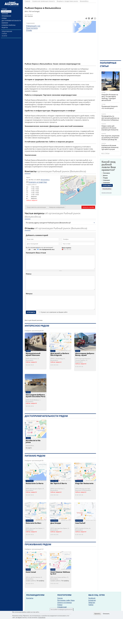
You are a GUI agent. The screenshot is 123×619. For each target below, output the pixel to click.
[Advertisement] (79, 47)
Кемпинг (5, 23)
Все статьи (105, 153)
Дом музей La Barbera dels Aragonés (59, 354)
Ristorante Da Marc (33, 523)
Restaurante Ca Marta (34, 483)
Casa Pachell (80, 523)
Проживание (6, 16)
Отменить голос (62, 249)
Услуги (4, 36)
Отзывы (29, 30)
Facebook (91, 598)
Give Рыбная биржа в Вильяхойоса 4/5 (69, 249)
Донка (105, 175)
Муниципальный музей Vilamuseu (33, 354)
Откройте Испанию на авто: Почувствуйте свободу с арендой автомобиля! (109, 97)
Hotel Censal (31, 572)
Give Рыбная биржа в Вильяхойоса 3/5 (67, 249)
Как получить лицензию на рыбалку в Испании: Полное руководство (110, 138)
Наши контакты (32, 28)
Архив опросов (106, 193)
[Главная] (11, 4)
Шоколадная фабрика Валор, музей (84, 354)
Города (4, 9)
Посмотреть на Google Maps (37, 182)
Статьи (4, 33)
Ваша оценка (66, 248)
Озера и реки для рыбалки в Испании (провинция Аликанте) (109, 128)
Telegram (91, 602)
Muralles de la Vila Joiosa (33, 441)
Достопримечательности (11, 20)
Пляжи (4, 18)
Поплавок (106, 173)
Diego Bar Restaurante (84, 483)
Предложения (7, 31)
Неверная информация (56, 207)
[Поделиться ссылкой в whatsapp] (95, 19)
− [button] (63, 181)
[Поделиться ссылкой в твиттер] (92, 19)
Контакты (29, 598)
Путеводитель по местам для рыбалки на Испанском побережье (110, 118)
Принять (97, 613)
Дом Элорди (55, 523)
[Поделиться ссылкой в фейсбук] (89, 19)
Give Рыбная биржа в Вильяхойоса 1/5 (64, 249)
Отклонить (106, 613)
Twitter (90, 605)
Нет (35, 249)
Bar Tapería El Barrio (58, 483)
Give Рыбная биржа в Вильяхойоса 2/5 (66, 249)
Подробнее (41, 617)
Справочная (6, 11)
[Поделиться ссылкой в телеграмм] (86, 19)
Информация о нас (33, 26)
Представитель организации (36, 207)
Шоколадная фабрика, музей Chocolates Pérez (35, 396)
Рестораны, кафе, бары (66, 600)
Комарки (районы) (8, 25)
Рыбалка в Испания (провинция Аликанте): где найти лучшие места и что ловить (110, 148)
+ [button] (63, 178)
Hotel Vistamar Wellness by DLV (60, 573)
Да (29, 249)
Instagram (92, 600)
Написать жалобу (88, 207)
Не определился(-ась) (46, 249)
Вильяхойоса (45, 180)
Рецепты (5, 27)
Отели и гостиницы (64, 602)
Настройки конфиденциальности (61, 609)
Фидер (105, 178)
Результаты (107, 189)
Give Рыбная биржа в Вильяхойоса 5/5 (71, 249)
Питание (5, 14)
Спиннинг (106, 180)
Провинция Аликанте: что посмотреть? (109, 107)
